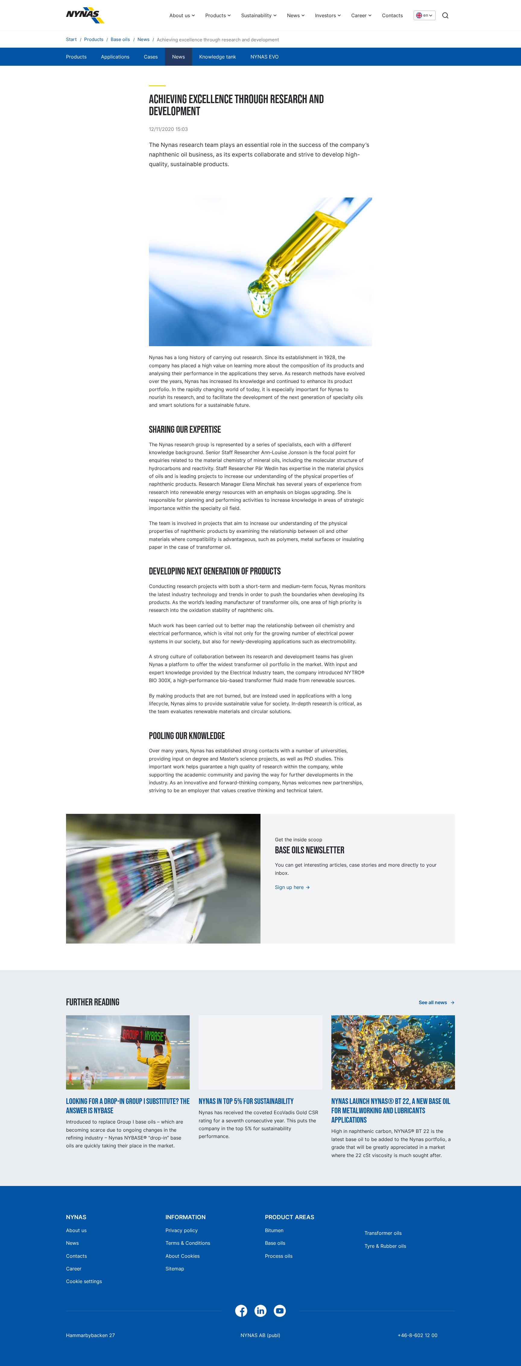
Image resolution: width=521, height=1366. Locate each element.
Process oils (278, 1256)
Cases (151, 57)
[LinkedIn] (260, 1311)
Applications (115, 57)
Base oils (275, 1243)
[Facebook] (241, 1311)
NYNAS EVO (265, 57)
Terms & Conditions (188, 1243)
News (293, 15)
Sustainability (256, 15)
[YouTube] (280, 1311)
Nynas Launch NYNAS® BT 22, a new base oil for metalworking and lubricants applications (390, 1111)
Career (359, 15)
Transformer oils (383, 1233)
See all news (433, 1002)
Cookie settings (84, 1281)
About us (179, 15)
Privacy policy (182, 1230)
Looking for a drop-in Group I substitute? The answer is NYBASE (128, 1106)
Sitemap (175, 1269)
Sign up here (289, 887)
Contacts (392, 15)
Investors (325, 15)
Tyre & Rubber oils (385, 1246)
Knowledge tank (217, 57)
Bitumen (274, 1230)
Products (215, 15)
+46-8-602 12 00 (417, 1335)
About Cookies (183, 1256)
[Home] (85, 15)
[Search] (445, 15)
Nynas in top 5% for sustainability (246, 1101)
